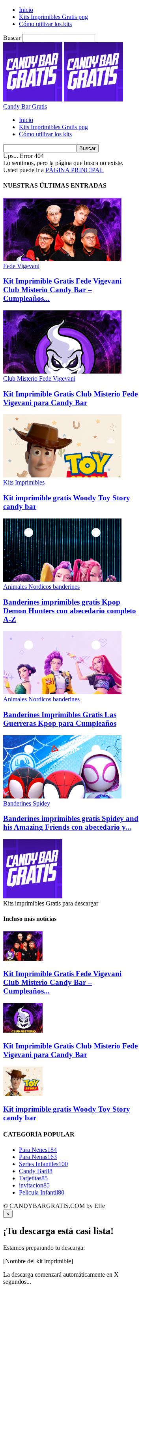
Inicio (26, 9)
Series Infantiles (43, 1164)
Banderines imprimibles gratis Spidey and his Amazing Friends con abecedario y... (70, 822)
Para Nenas (38, 1156)
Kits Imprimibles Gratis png (53, 16)
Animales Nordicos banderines (41, 586)
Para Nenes (38, 1149)
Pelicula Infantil (41, 1192)
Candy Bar (35, 1171)
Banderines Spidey (26, 803)
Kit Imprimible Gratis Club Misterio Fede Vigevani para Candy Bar (70, 398)
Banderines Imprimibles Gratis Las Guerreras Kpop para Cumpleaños (59, 718)
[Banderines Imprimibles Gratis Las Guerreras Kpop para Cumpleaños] (62, 692)
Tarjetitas (33, 1178)
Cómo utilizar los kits (45, 24)
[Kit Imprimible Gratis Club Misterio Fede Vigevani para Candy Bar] (62, 371)
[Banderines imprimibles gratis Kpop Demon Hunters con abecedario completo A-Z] (62, 579)
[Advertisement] (71, 1363)
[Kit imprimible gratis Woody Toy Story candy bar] (62, 475)
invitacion (34, 1185)
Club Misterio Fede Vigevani (39, 378)
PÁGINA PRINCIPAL (74, 170)
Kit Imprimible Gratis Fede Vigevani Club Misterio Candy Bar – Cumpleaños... (62, 289)
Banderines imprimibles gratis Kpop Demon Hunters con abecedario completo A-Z (69, 611)
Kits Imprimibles (24, 482)
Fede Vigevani (21, 266)
